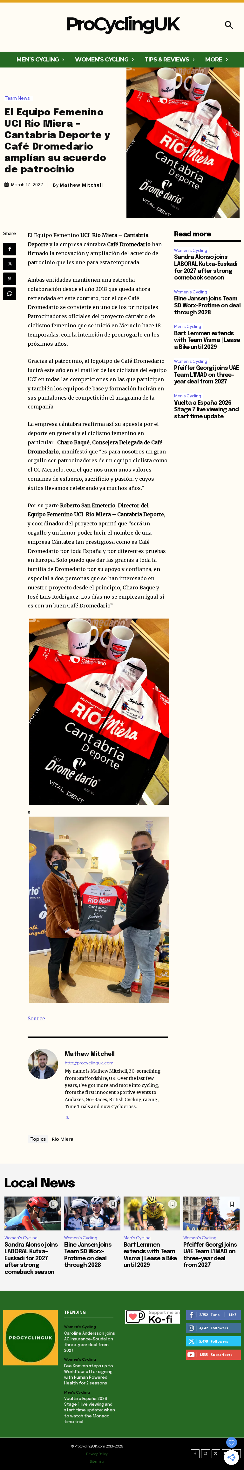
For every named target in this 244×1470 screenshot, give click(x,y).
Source (36, 1018)
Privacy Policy (97, 1454)
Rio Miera (62, 1139)
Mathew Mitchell (81, 185)
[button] (229, 25)
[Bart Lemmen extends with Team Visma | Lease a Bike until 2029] (152, 1213)
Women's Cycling (190, 250)
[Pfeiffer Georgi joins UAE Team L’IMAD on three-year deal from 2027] (211, 1213)
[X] (9, 264)
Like (232, 1314)
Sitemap (97, 1461)
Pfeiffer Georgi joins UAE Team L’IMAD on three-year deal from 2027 (206, 375)
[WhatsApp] (9, 293)
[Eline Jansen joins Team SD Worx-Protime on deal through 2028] (92, 1213)
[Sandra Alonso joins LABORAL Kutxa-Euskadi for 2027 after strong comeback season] (32, 1213)
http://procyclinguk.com (89, 1063)
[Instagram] (205, 1453)
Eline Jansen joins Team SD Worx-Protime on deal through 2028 (207, 305)
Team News (17, 98)
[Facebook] (9, 249)
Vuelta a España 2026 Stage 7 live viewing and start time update (206, 410)
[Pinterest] (9, 279)
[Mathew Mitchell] (43, 1085)
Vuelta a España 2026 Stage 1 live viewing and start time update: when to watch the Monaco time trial (89, 1410)
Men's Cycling (187, 326)
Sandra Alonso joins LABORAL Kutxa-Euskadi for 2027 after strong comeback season (31, 1258)
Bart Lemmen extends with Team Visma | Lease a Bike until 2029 (207, 340)
